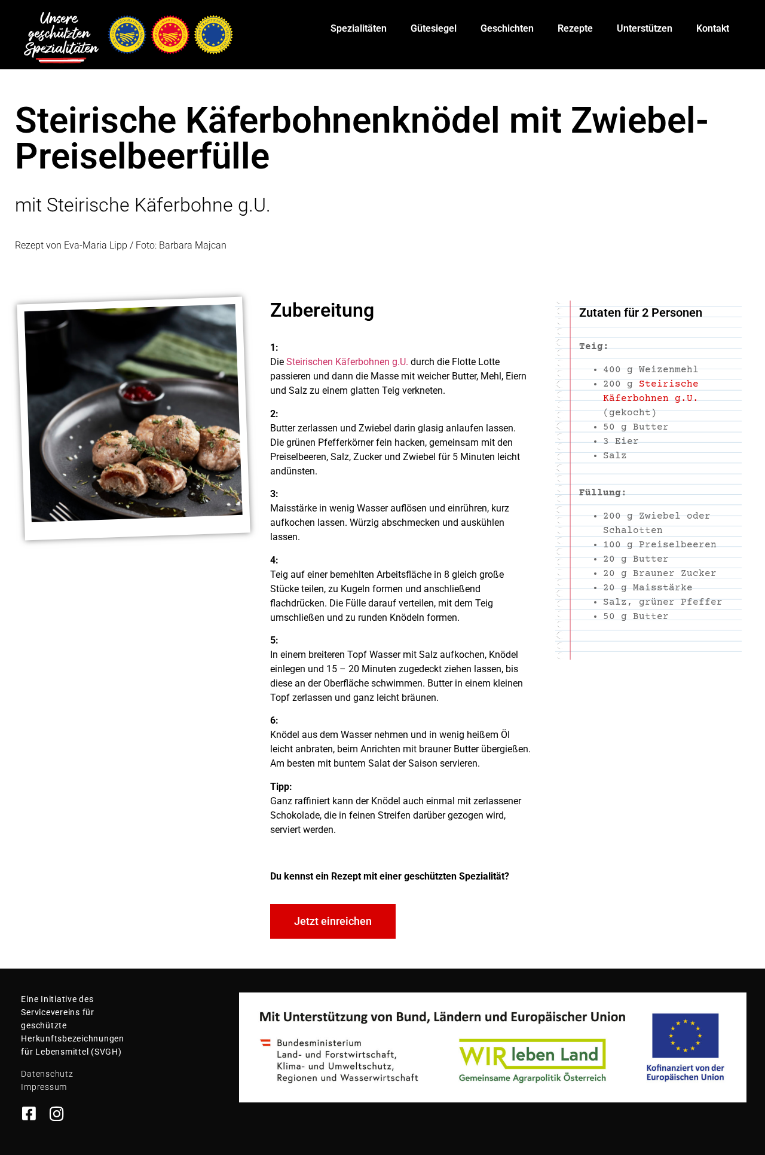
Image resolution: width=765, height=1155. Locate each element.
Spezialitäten (359, 28)
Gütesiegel (434, 28)
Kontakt (712, 28)
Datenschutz (47, 1074)
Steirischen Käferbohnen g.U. (347, 361)
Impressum (44, 1087)
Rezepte (575, 28)
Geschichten (507, 28)
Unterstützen (644, 28)
